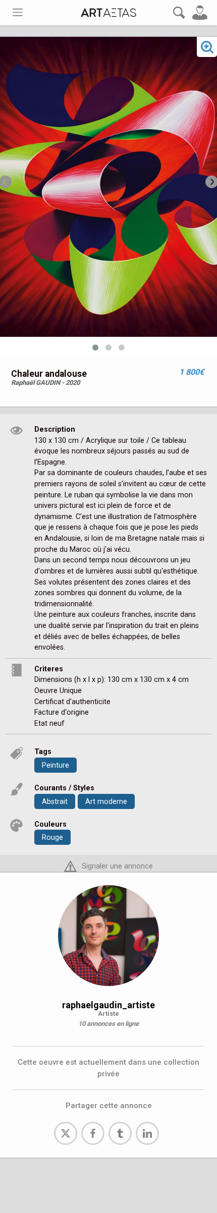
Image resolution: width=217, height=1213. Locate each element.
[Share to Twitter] (65, 1133)
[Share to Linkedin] (147, 1133)
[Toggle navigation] (18, 12)
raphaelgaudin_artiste (108, 1005)
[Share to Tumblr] (120, 1133)
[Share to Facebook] (92, 1133)
